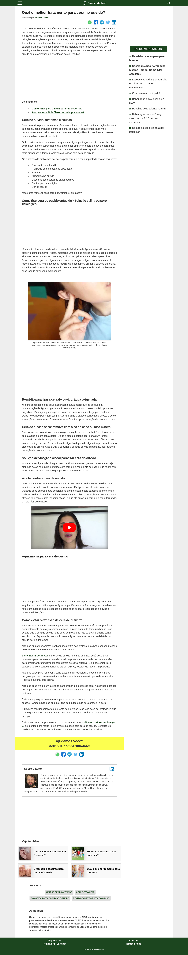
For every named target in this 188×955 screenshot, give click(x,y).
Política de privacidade (54, 944)
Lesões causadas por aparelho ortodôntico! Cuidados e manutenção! (148, 83)
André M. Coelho (41, 17)
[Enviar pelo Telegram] (102, 22)
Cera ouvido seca (85, 892)
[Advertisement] (69, 77)
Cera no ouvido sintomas (59, 892)
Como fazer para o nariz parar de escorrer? (57, 108)
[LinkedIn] (112, 769)
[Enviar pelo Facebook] (96, 22)
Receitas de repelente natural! (149, 108)
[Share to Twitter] (108, 22)
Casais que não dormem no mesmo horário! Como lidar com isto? (147, 69)
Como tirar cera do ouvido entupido (50, 898)
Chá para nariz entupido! (146, 93)
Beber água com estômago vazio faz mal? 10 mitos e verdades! (146, 118)
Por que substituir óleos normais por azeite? (58, 112)
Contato (133, 940)
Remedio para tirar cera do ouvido (91, 898)
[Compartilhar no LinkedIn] (114, 22)
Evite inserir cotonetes (35, 655)
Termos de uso (133, 944)
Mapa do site (54, 940)
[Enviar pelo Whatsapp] (90, 22)
